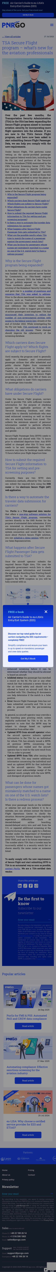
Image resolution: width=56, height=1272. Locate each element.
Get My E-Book (28, 658)
